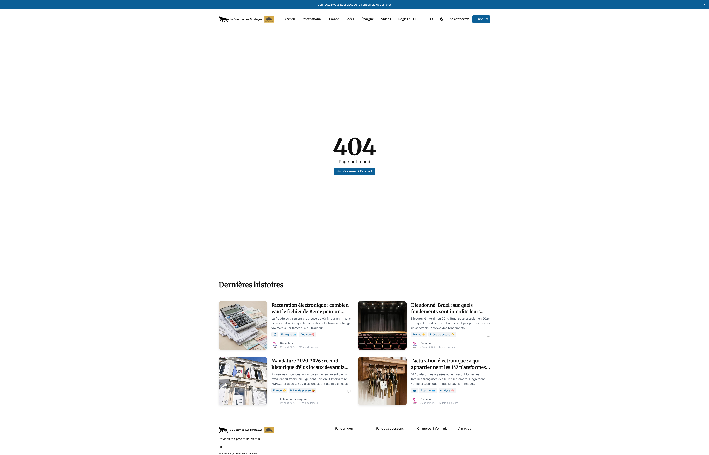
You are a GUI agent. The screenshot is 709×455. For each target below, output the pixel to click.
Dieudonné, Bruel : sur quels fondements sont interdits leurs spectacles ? (446, 311)
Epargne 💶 (288, 334)
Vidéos (386, 19)
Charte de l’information (433, 428)
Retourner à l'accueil (357, 171)
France (334, 19)
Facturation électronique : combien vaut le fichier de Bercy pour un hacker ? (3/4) (310, 311)
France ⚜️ (419, 334)
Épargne (368, 19)
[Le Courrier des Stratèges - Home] (247, 19)
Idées (350, 19)
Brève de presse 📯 (442, 334)
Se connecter (459, 19)
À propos (464, 428)
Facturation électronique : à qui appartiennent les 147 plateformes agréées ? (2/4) (448, 367)
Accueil (290, 19)
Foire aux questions (390, 428)
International (312, 19)
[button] (431, 19)
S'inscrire (481, 19)
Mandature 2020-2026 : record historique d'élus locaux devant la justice (308, 367)
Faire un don (344, 428)
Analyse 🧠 (307, 334)
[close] (705, 4)
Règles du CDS (408, 19)
